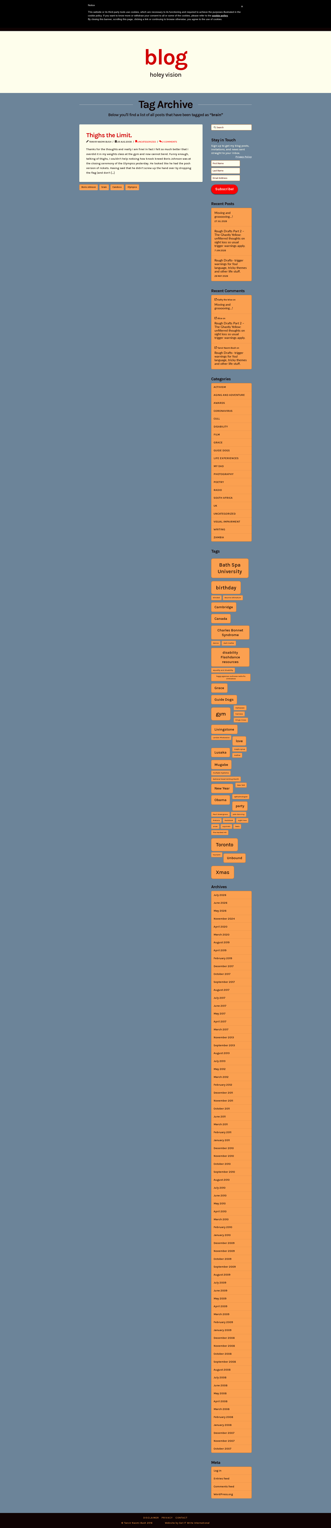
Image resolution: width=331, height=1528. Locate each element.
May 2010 (220, 1203)
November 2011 (223, 1100)
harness (239, 714)
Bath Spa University (230, 568)
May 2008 (220, 1393)
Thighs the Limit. (109, 135)
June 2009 (220, 1290)
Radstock (229, 820)
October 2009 (222, 1259)
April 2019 (220, 950)
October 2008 (223, 1353)
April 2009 (220, 1306)
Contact (181, 1517)
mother (237, 755)
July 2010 (219, 1187)
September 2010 (224, 1171)
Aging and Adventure (229, 395)
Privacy (167, 1517)
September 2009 (225, 1266)
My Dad (219, 466)
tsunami (216, 855)
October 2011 (222, 1108)
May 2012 (220, 1069)
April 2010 (220, 1211)
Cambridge (223, 607)
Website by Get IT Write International (187, 1523)
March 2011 (221, 1124)
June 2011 (220, 1116)
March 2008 (221, 1409)
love (239, 741)
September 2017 (224, 982)
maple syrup (239, 749)
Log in (217, 1470)
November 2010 (224, 1156)
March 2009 (221, 1314)
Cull (217, 418)
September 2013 (224, 1045)
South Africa (223, 497)
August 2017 (221, 989)
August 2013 (222, 1053)
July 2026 (220, 895)
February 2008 (223, 1417)
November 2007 (224, 1440)
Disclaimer (151, 1517)
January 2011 (222, 1140)
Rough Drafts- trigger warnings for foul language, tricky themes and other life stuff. (230, 266)
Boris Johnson (89, 187)
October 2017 (222, 974)
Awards (219, 403)
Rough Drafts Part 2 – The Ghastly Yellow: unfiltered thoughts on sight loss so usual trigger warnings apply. (229, 238)
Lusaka (220, 752)
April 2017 (220, 1021)
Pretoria (216, 820)
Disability (221, 426)
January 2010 (222, 1235)
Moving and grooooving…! (223, 214)
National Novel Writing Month (226, 779)
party (240, 806)
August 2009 (222, 1274)
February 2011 (222, 1132)
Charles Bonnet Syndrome (230, 632)
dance (216, 643)
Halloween (240, 708)
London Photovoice (221, 737)
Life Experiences (226, 458)
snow (215, 826)
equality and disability (223, 670)
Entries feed (221, 1478)
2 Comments (169, 141)
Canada (220, 619)
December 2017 (224, 966)
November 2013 (224, 1037)
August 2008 (222, 1369)
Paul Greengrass (220, 814)
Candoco (117, 187)
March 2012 (221, 1077)
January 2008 (223, 1425)
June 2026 (220, 902)
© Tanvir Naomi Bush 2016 (137, 1523)
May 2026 (220, 910)
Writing (219, 529)
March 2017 (221, 1029)
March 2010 (221, 1219)
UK (215, 505)
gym (221, 714)
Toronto (224, 845)
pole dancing (238, 814)
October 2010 (222, 1163)
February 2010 (223, 1227)
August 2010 (222, 1179)
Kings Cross (240, 720)
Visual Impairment (227, 521)
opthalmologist (241, 797)
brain (104, 187)
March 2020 (221, 934)
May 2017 (219, 1013)
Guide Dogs (222, 450)
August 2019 (221, 942)
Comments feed (224, 1486)
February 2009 (223, 1322)
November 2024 (224, 918)
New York (241, 785)
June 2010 (220, 1195)
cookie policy (220, 15)
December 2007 (224, 1433)
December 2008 (224, 1337)
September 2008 (225, 1361)
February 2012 (223, 1084)
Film (217, 434)
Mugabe (221, 765)
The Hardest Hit (220, 832)
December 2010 (224, 1148)
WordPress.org (223, 1494)
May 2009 (220, 1298)
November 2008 (224, 1345)
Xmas (222, 872)
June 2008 (220, 1385)
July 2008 (220, 1377)
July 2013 (219, 1061)
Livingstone (224, 729)
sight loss (242, 820)
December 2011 (223, 1092)
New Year (222, 788)
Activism (220, 387)
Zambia (219, 537)
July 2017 (219, 997)
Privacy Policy (243, 156)
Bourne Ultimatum (233, 597)
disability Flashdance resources (230, 657)
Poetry (219, 482)
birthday (226, 588)
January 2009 (222, 1330)
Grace (218, 442)
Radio (218, 490)
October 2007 (222, 1448)
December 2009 (224, 1243)
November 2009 (224, 1251)
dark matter (228, 643)
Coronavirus (223, 410)
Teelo (237, 826)
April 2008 (220, 1401)
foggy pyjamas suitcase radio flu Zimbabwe (230, 677)
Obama (220, 800)
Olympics (132, 187)
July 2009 (220, 1282)
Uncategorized (146, 141)
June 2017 (220, 1005)
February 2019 (223, 958)
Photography (223, 474)
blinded (216, 597)
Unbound (234, 858)
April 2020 (220, 926)
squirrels (226, 826)
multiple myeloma (221, 773)
